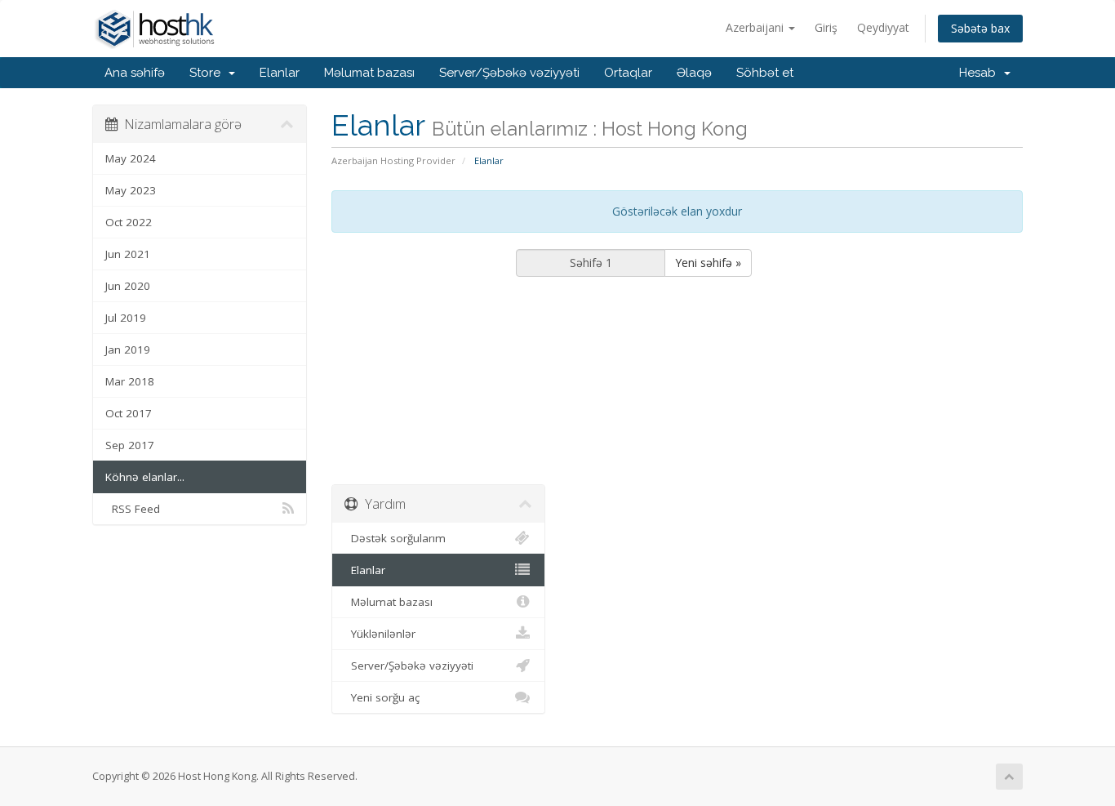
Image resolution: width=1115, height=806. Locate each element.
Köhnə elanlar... (144, 477)
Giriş (826, 27)
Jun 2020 (127, 285)
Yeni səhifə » (708, 262)
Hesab (980, 72)
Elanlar (280, 72)
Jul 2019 (125, 317)
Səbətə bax (980, 28)
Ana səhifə (134, 72)
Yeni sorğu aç (382, 697)
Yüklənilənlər (379, 633)
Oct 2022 (128, 222)
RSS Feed (132, 508)
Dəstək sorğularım (395, 538)
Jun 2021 (127, 254)
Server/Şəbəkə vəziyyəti (509, 72)
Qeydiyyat (883, 27)
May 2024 (130, 158)
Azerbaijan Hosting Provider (393, 160)
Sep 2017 (129, 445)
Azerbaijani (756, 27)
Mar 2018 (129, 381)
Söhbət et (764, 72)
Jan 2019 (127, 349)
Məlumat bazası (369, 72)
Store (208, 72)
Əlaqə (694, 72)
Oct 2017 (128, 413)
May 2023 (130, 190)
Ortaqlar (628, 72)
